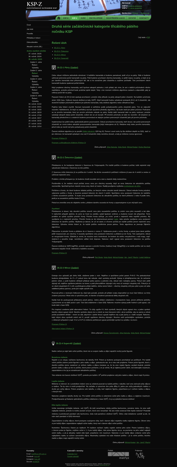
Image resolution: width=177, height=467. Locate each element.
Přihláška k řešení (33, 38)
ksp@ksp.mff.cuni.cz (38, 454)
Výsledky (35, 68)
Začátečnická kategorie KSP (42, 8)
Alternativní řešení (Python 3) (63, 329)
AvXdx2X (36, 462)
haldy (116, 219)
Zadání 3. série (36, 79)
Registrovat (145, 13)
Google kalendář (73, 456)
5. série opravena (135, 6)
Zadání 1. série (36, 62)
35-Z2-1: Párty (59, 48)
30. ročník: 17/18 (35, 115)
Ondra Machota (144, 147)
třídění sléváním (88, 131)
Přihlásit (135, 13)
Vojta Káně (122, 147)
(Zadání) (74, 67)
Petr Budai (99, 257)
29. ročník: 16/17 (35, 118)
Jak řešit (30, 29)
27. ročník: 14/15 (35, 124)
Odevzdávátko (32, 42)
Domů (58, 18)
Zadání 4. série (36, 87)
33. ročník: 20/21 (35, 107)
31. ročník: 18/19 (35, 112)
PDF (148, 37)
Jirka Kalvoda (112, 147)
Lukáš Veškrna (144, 257)
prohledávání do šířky (132, 186)
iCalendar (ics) (72, 454)
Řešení (34, 65)
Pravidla (30, 33)
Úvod (29, 25)
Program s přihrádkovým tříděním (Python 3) (69, 143)
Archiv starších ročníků (36, 51)
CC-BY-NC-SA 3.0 (104, 465)
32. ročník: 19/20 (35, 110)
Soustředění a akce (115, 18)
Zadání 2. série (36, 70)
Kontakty (144, 18)
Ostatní (132, 18)
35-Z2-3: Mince (60, 55)
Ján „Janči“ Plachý (131, 257)
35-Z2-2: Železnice (61, 51)
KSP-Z (34, 3)
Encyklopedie (95, 18)
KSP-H (65, 18)
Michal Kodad (132, 147)
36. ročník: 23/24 (35, 56)
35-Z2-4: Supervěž (61, 58)
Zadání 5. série (36, 96)
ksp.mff (37, 456)
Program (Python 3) (59, 138)
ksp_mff (37, 459)
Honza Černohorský (111, 333)
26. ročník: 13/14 (35, 126)
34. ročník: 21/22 (35, 104)
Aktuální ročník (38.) (34, 47)
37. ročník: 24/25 (35, 54)
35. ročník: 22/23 (35, 59)
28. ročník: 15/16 (35, 121)
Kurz (83, 18)
